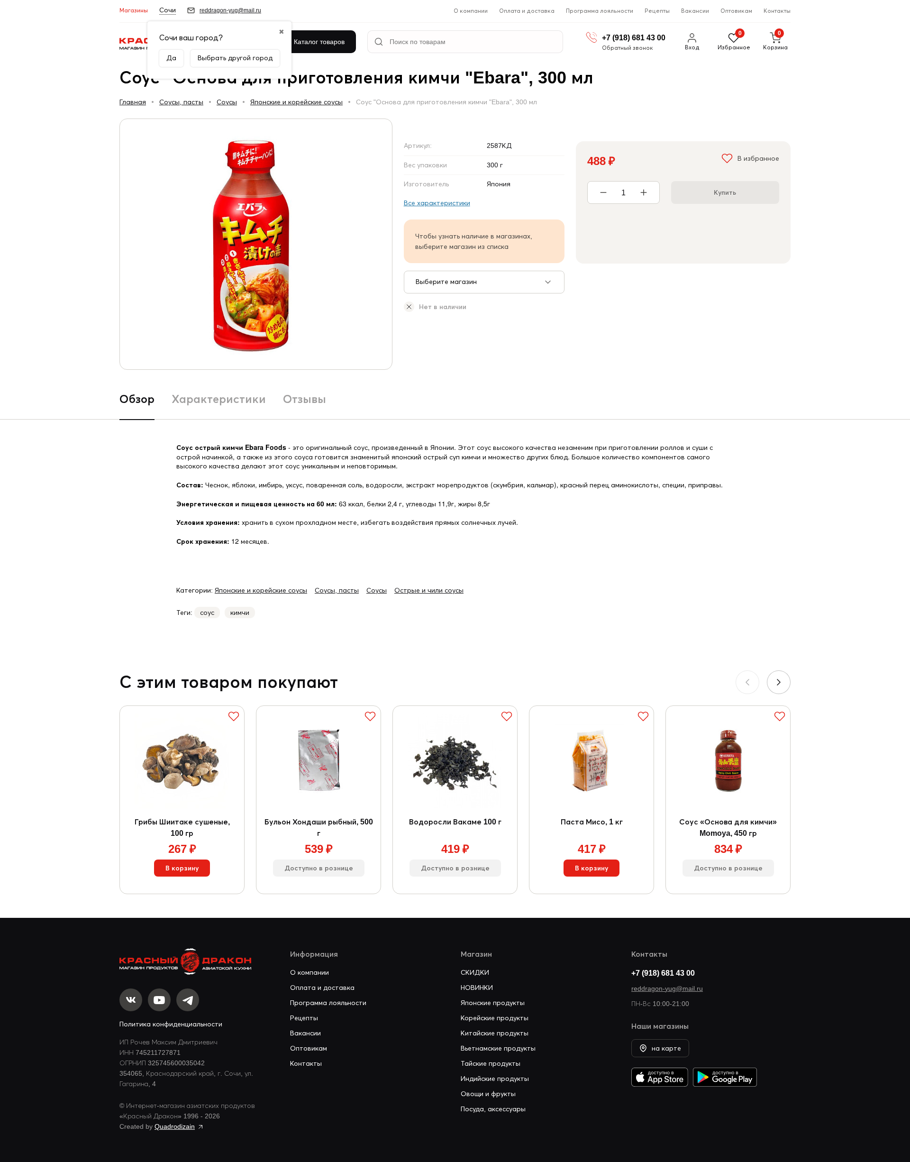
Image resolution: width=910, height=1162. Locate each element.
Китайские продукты (494, 1033)
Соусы (227, 102)
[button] (779, 682)
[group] (256, 244)
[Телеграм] (187, 999)
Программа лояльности (599, 10)
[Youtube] (159, 999)
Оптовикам (736, 10)
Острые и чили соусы (429, 590)
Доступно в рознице (318, 868)
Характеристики (219, 399)
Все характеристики (437, 203)
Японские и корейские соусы (296, 102)
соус (207, 612)
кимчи (239, 612)
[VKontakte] (130, 999)
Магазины (133, 10)
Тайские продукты (490, 1063)
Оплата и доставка (527, 10)
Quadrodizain (175, 1126)
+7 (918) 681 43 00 (663, 973)
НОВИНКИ (477, 987)
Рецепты (657, 10)
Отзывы (304, 399)
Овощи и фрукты (488, 1093)
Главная (132, 102)
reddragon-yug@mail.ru (667, 988)
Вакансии (695, 10)
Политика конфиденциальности (170, 1024)
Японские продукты (493, 1002)
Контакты (777, 10)
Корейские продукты (494, 1018)
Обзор (137, 399)
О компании (471, 10)
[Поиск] (379, 42)
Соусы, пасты (181, 102)
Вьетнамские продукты (498, 1048)
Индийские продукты (495, 1078)
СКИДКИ (475, 972)
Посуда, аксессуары (493, 1109)
